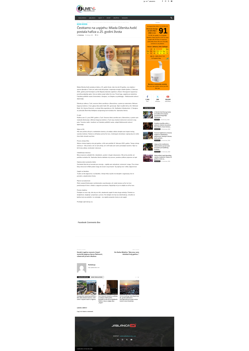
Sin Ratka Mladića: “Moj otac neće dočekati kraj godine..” (126, 253)
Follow (157, 96)
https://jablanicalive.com (93, 267)
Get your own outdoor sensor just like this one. (157, 86)
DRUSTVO (88, 22)
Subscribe (168, 96)
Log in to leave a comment (85, 311)
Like (147, 96)
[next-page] (138, 277)
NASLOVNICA (82, 18)
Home (78, 22)
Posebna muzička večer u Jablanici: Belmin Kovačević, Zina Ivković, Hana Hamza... (162, 125)
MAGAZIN (125, 18)
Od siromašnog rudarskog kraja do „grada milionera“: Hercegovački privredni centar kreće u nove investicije (129, 298)
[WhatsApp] (92, 40)
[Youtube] (171, 1)
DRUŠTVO (116, 18)
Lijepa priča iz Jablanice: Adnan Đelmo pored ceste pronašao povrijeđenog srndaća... (162, 146)
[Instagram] (165, 1)
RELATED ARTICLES (83, 277)
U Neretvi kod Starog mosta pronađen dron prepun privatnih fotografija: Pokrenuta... (162, 114)
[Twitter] (83, 40)
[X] (168, 1)
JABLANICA (92, 18)
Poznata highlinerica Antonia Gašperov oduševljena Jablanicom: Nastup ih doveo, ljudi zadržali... (163, 135)
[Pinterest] (88, 40)
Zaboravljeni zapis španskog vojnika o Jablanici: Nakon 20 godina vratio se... (163, 157)
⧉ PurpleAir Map (156, 58)
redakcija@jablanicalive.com (128, 336)
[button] (171, 18)
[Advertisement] (108, 81)
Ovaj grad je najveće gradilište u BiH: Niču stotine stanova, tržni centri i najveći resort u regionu (86, 297)
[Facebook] (162, 1)
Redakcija (81, 35)
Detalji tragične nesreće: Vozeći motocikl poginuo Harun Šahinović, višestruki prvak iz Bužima (90, 254)
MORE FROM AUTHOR (96, 277)
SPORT (108, 18)
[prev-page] (136, 277)
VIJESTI (100, 18)
